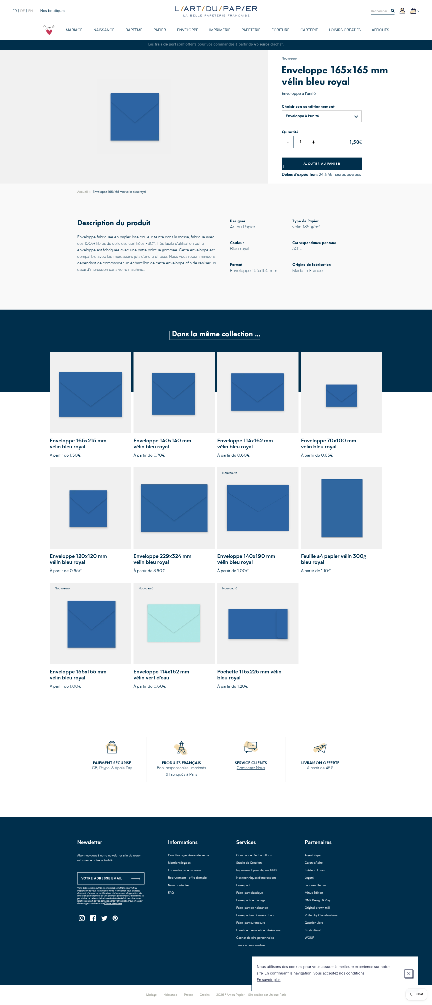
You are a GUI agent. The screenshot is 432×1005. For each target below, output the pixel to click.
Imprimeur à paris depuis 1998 (256, 870)
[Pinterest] (115, 919)
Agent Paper (313, 855)
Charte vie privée (113, 903)
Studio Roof (313, 930)
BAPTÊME (134, 30)
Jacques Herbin (315, 885)
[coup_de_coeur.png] (49, 30)
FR (14, 11)
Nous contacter (178, 885)
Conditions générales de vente (188, 855)
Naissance (170, 994)
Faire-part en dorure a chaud (255, 915)
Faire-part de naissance (252, 907)
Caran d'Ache (314, 862)
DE (22, 11)
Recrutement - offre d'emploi (188, 877)
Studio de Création (249, 862)
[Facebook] (92, 919)
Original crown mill (317, 907)
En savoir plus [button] (268, 980)
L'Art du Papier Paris (216, 11)
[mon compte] (403, 11)
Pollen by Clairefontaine (321, 915)
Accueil (82, 192)
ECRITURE (281, 30)
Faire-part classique (249, 892)
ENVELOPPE (187, 30)
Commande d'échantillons (254, 855)
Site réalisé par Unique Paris (267, 994)
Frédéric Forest (315, 870)
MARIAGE (74, 30)
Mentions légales (179, 862)
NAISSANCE (104, 30)
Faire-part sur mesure (250, 922)
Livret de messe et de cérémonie (258, 930)
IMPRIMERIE (219, 30)
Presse (188, 994)
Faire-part (243, 885)
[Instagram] (81, 919)
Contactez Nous (251, 768)
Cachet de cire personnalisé (255, 937)
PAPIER (160, 30)
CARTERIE (309, 30)
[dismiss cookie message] (408, 973)
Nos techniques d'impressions (256, 877)
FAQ (171, 892)
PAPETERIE (251, 30)
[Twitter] (104, 919)
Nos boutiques (52, 11)
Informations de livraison (184, 870)
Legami (309, 877)
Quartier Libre (314, 922)
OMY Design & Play (317, 900)
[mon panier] (413, 11)
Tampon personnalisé (250, 945)
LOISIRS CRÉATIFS (345, 30)
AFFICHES (380, 30)
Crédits (205, 994)
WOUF (309, 937)
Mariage (151, 994)
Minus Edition (314, 892)
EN (30, 11)
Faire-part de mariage (250, 900)
